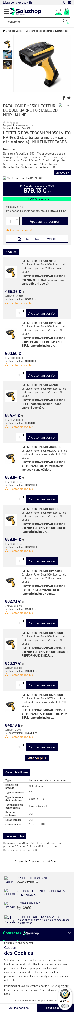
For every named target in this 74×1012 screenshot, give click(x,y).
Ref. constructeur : (12, 128)
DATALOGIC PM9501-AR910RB (41, 447)
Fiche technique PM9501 (38, 239)
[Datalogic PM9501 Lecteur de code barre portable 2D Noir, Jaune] (7, 44)
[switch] (65, 1006)
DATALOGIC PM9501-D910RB (40, 509)
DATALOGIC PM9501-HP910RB (41, 323)
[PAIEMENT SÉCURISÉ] (30, 883)
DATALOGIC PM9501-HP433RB (42, 571)
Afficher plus (37, 758)
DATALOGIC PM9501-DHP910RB (42, 633)
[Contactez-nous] (69, 2)
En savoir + (62, 172)
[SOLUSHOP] (25, 11)
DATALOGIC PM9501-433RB (40, 385)
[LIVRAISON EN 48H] (23, 909)
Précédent (8, 37)
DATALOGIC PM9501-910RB (39, 261)
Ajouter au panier (42, 313)
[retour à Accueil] (4, 30)
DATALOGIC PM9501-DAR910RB (42, 695)
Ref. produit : (9, 125)
